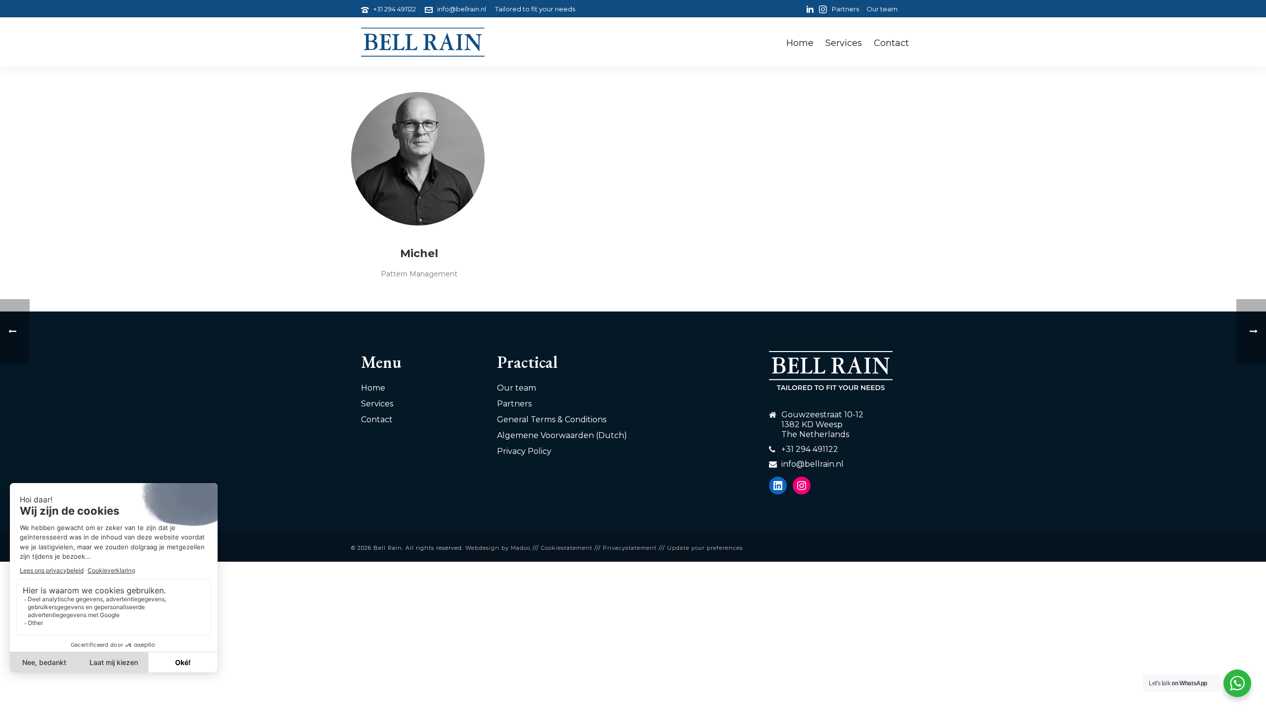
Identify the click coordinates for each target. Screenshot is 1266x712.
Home (800, 43)
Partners (514, 403)
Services (843, 43)
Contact (891, 43)
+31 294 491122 (394, 9)
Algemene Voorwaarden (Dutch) (562, 435)
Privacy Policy (524, 451)
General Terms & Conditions (551, 419)
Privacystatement (630, 547)
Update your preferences (705, 547)
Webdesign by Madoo (498, 547)
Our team (516, 388)
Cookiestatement (566, 547)
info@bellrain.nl (461, 9)
